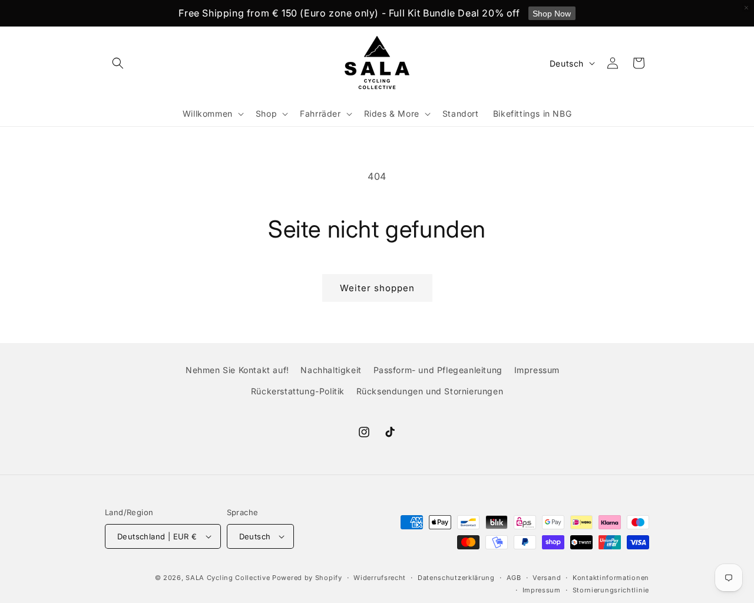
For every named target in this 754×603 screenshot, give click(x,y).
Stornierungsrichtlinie (611, 590)
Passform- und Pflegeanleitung (437, 370)
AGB (514, 578)
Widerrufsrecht (379, 578)
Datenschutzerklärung (456, 578)
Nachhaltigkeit (330, 370)
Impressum (537, 370)
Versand (547, 578)
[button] (118, 63)
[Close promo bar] (746, 7)
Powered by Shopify (307, 578)
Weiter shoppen (377, 288)
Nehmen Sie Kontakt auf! (237, 370)
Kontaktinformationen (611, 578)
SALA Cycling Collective (228, 578)
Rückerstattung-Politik (298, 391)
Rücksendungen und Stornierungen (430, 391)
